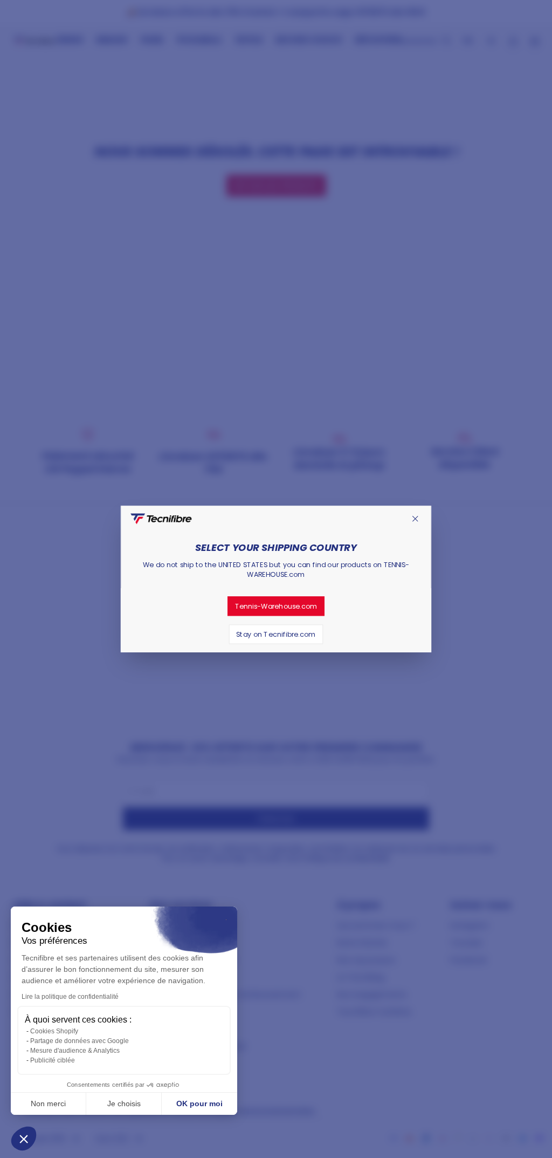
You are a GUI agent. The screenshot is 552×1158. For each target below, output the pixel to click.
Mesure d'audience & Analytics (75, 1050)
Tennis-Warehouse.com (276, 606)
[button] (24, 1139)
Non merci (48, 1103)
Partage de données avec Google (79, 1041)
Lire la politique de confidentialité (70, 996)
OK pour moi (199, 1103)
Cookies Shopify (54, 1031)
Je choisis (124, 1103)
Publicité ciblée (52, 1060)
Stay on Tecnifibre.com (276, 634)
